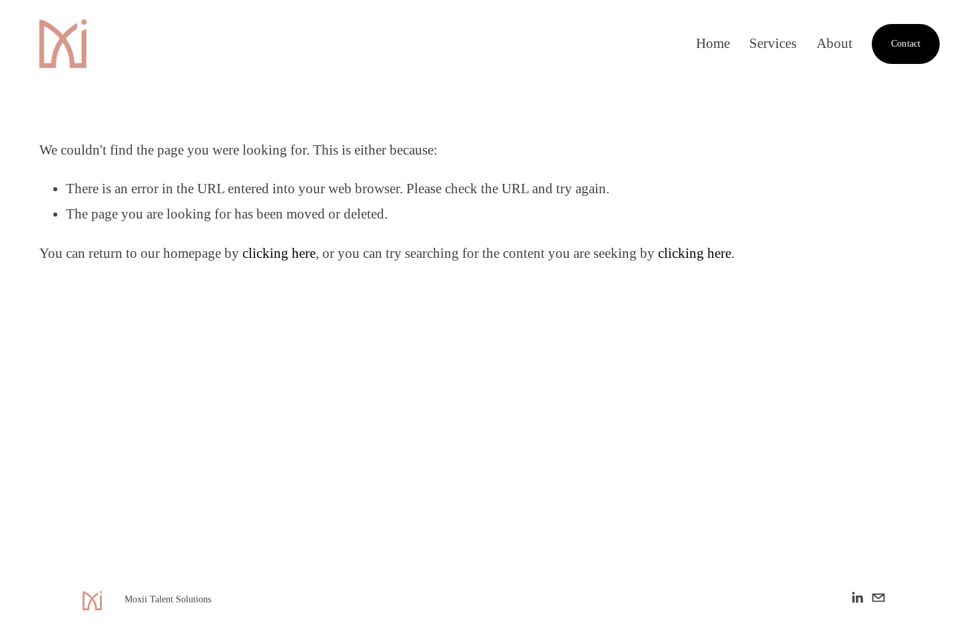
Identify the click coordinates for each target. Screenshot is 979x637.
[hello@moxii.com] (878, 597)
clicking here (279, 253)
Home (713, 43)
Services (773, 43)
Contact (906, 43)
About (834, 43)
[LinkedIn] (857, 597)
